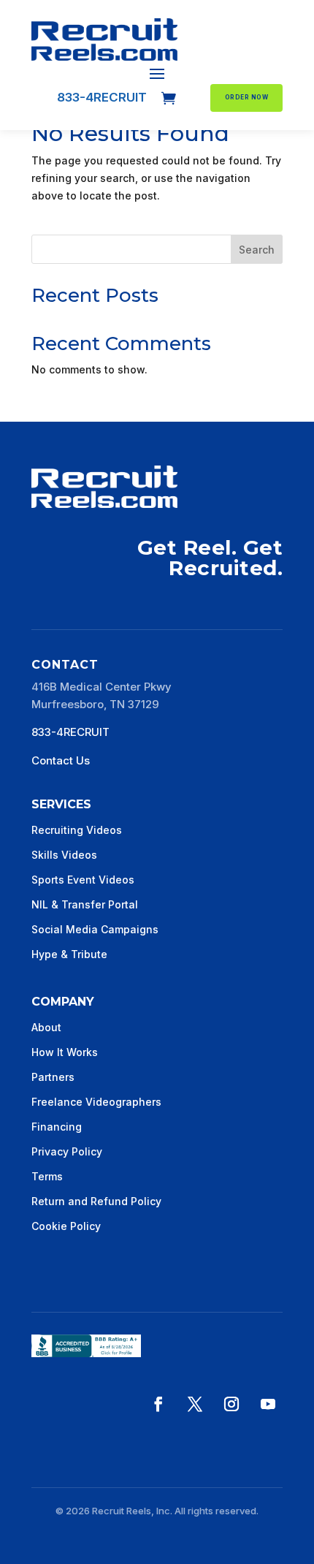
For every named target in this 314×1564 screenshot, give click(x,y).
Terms (47, 1176)
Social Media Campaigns (94, 929)
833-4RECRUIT (102, 97)
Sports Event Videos (82, 879)
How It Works (64, 1052)
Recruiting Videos (76, 830)
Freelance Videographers (96, 1102)
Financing (56, 1126)
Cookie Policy (66, 1226)
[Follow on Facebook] (158, 1404)
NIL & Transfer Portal (84, 904)
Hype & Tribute (69, 954)
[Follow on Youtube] (268, 1404)
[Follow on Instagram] (231, 1404)
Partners (52, 1077)
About (46, 1027)
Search (257, 249)
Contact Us (60, 760)
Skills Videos (64, 855)
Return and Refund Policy (96, 1201)
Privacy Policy (66, 1151)
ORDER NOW (247, 97)
